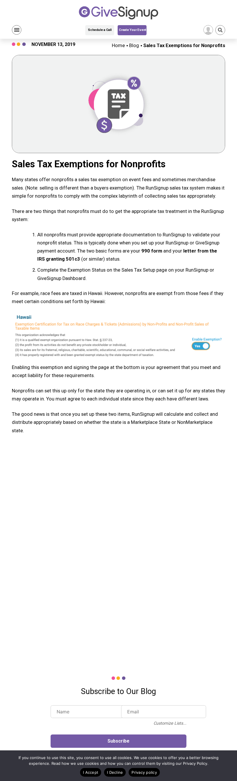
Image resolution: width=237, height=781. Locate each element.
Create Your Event (132, 30)
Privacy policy (144, 772)
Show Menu (16, 30)
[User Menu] (208, 30)
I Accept (90, 772)
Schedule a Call (100, 30)
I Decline (115, 772)
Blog (134, 45)
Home (118, 45)
